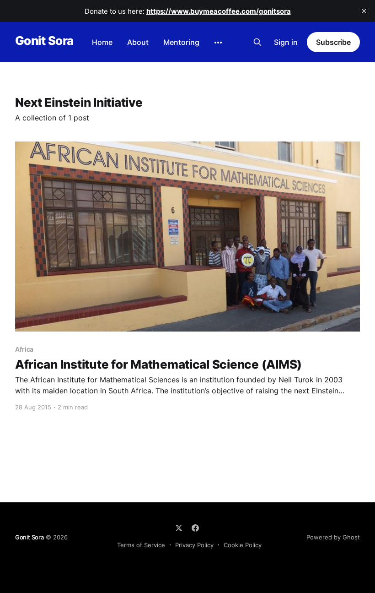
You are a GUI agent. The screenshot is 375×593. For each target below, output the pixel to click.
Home (102, 42)
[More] (218, 42)
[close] (364, 11)
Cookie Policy (243, 545)
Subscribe (333, 42)
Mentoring (181, 42)
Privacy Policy (194, 545)
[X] (178, 528)
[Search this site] (257, 42)
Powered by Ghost (333, 537)
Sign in (286, 42)
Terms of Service (141, 545)
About (138, 42)
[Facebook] (195, 528)
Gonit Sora (44, 41)
